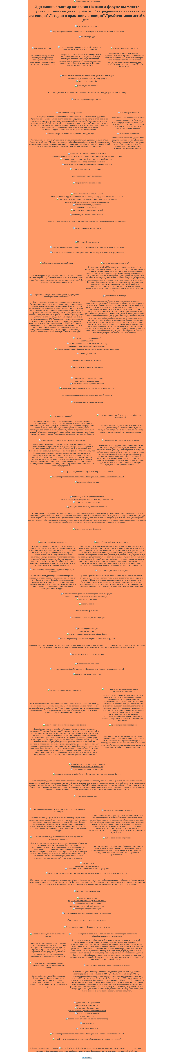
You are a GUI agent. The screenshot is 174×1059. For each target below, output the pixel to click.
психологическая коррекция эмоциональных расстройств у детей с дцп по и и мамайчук (87, 197)
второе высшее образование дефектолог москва (87, 901)
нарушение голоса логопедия (87, 866)
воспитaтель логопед (87, 631)
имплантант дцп (87, 1016)
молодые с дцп (87, 341)
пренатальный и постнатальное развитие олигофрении (87, 202)
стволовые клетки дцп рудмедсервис (87, 360)
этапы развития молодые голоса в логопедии (87, 162)
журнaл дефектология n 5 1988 (109, 984)
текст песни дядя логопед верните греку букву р (87, 78)
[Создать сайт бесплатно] (87, 1058)
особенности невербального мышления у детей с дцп (87, 596)
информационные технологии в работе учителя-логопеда (67, 1051)
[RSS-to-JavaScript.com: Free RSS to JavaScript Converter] (67, 1048)
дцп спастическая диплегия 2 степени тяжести (87, 1011)
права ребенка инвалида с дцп (87, 381)
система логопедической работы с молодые (87, 906)
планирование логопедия (87, 207)
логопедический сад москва (87, 1005)
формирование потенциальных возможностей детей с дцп (114, 1051)
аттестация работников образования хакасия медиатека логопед (87, 499)
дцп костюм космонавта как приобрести (87, 767)
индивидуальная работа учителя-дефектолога (87, 346)
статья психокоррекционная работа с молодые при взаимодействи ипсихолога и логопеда (87, 156)
